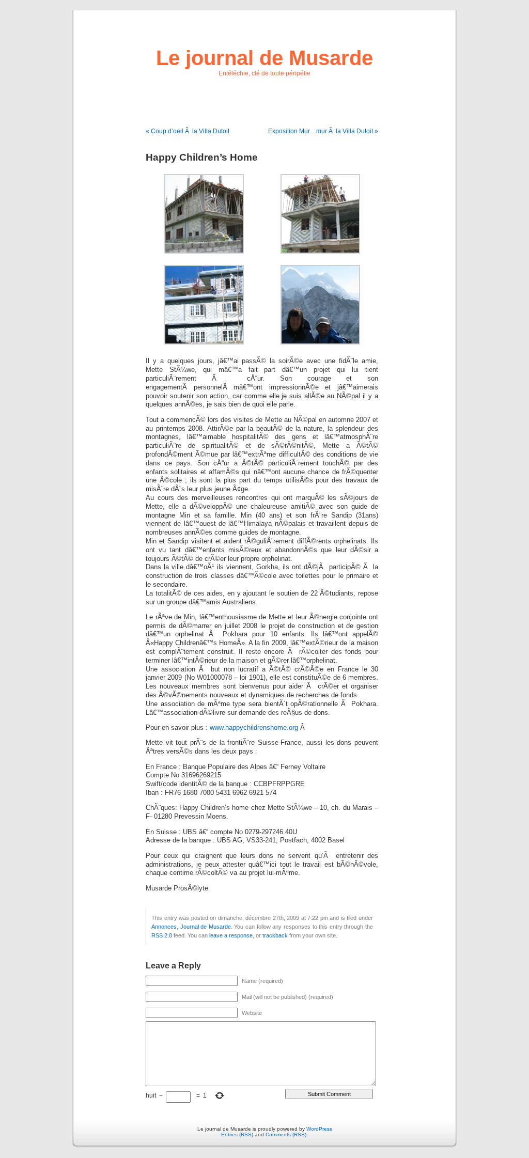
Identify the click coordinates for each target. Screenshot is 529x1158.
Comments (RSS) (286, 1134)
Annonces (164, 927)
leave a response (231, 935)
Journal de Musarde (205, 927)
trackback (275, 935)
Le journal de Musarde (264, 57)
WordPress (319, 1129)
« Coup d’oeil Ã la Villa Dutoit (187, 131)
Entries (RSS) (237, 1134)
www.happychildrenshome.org (254, 727)
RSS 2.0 (161, 935)
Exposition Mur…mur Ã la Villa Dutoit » (323, 131)
